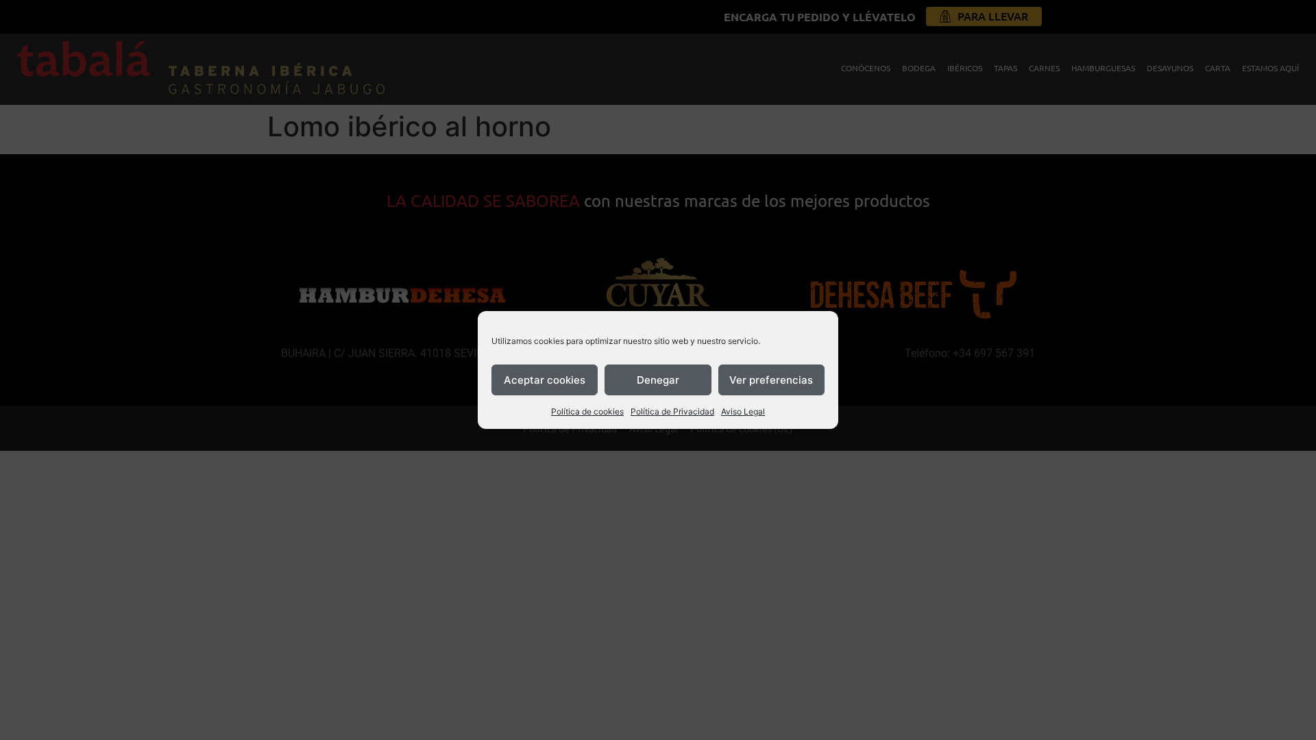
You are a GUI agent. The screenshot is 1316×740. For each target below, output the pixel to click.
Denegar (658, 379)
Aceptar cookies (544, 379)
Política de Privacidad (672, 411)
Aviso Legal (743, 411)
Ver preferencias (771, 379)
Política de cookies (587, 411)
